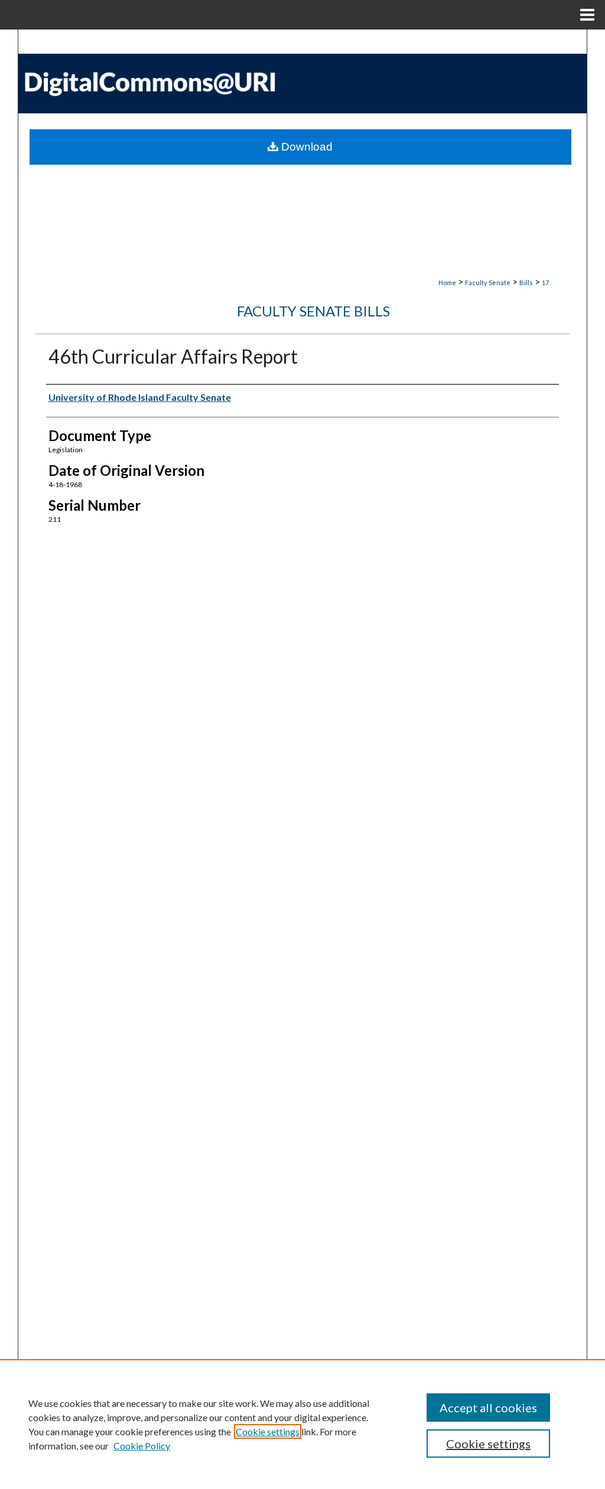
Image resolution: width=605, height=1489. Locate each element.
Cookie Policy (141, 1445)
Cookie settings (268, 1431)
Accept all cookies (488, 1407)
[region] (302, 1424)
